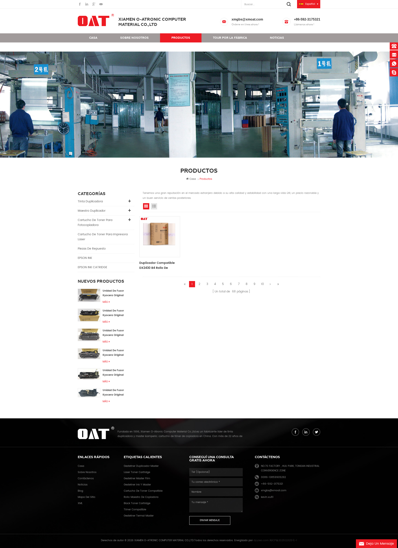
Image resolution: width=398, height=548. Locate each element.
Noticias (277, 38)
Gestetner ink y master (137, 485)
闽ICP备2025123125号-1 (283, 540)
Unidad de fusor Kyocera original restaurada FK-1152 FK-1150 (118, 293)
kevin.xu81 (267, 497)
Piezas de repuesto (92, 248)
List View (154, 206)
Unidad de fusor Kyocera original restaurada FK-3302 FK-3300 (116, 313)
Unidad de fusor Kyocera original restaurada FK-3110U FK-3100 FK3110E (116, 392)
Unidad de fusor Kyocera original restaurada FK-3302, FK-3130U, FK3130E (116, 372)
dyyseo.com (261, 540)
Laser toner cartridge (137, 472)
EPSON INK (85, 258)
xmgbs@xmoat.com (247, 19)
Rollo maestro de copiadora (141, 497)
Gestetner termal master (139, 516)
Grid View (146, 206)
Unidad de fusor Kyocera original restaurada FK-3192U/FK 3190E (113, 333)
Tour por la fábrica (230, 38)
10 (262, 284)
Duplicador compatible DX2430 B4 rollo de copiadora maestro (157, 265)
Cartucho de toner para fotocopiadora (95, 222)
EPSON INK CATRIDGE (92, 267)
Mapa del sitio (86, 497)
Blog (80, 491)
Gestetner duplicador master (141, 466)
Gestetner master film (137, 478)
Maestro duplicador (92, 210)
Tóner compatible (135, 510)
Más (105, 302)
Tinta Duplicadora (90, 201)
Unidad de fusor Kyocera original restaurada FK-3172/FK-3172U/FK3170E (118, 353)
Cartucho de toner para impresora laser (103, 237)
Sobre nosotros (134, 38)
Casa (93, 38)
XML (80, 503)
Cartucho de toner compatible (143, 491)
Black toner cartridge (137, 503)
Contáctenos (100, 47)
